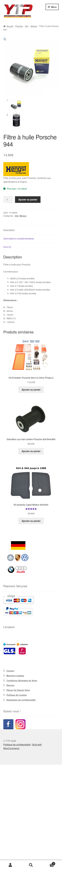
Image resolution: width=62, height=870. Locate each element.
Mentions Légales (15, 675)
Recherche (31, 865)
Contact (10, 670)
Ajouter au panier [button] (31, 389)
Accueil (10, 26)
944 (26, 26)
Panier (47, 862)
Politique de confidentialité (16, 744)
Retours (10, 685)
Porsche (19, 26)
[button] (4, 39)
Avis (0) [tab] (7, 246)
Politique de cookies (16, 695)
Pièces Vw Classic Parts (18, 690)
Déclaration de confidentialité (21, 699)
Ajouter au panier (27, 199)
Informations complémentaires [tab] (18, 238)
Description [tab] (9, 230)
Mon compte (10, 865)
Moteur (34, 26)
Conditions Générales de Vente (21, 680)
